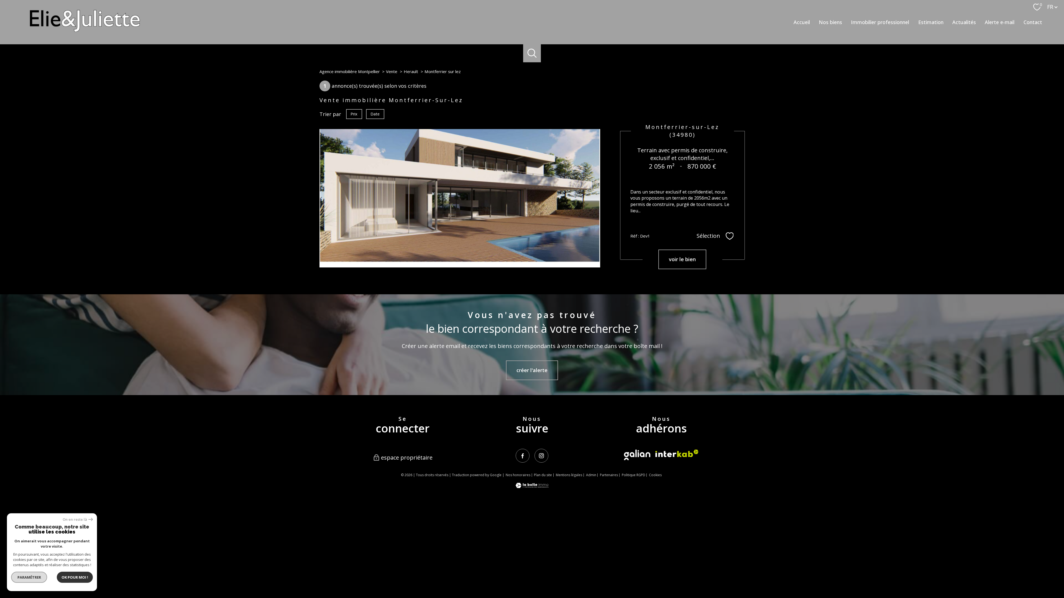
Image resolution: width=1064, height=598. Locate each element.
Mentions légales (569, 475)
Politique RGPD (633, 475)
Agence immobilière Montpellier (349, 71)
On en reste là (75, 519)
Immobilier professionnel (880, 22)
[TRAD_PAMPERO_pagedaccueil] (85, 30)
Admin (591, 475)
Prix (354, 114)
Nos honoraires (518, 475)
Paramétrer (29, 577)
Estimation (930, 22)
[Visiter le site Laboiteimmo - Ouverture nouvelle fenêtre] (532, 486)
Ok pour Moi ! (75, 577)
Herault (411, 71)
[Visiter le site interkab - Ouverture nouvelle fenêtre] (677, 453)
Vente (391, 71)
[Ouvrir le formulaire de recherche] (532, 53)
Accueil (802, 22)
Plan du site (543, 475)
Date (375, 114)
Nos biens (830, 22)
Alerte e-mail (999, 22)
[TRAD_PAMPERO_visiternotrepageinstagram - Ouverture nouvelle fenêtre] (541, 456)
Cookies (655, 475)
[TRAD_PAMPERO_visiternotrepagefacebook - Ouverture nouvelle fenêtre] (523, 456)
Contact (1033, 22)
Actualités (964, 22)
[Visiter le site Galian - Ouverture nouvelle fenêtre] (637, 455)
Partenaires (609, 475)
